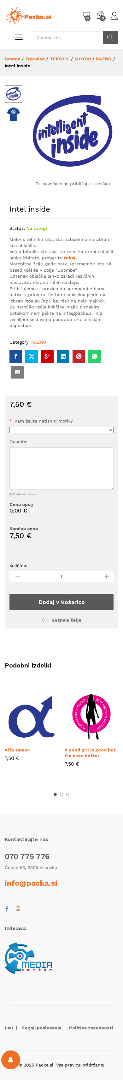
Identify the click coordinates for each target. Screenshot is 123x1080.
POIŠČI (110, 37)
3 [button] (67, 794)
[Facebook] (7, 909)
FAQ (9, 1027)
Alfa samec (17, 749)
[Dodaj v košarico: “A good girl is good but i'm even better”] (77, 739)
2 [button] (61, 794)
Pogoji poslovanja (41, 1027)
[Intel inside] (15, 356)
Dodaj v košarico (61, 602)
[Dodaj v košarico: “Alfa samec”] (17, 739)
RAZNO (38, 342)
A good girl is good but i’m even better (90, 752)
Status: (17, 228)
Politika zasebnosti (91, 1027)
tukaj (69, 257)
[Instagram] (18, 909)
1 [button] (55, 794)
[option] (32, 730)
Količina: (18, 565)
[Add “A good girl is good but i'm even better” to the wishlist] (106, 739)
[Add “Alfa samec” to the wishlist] (46, 739)
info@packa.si (31, 883)
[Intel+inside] (31, 356)
